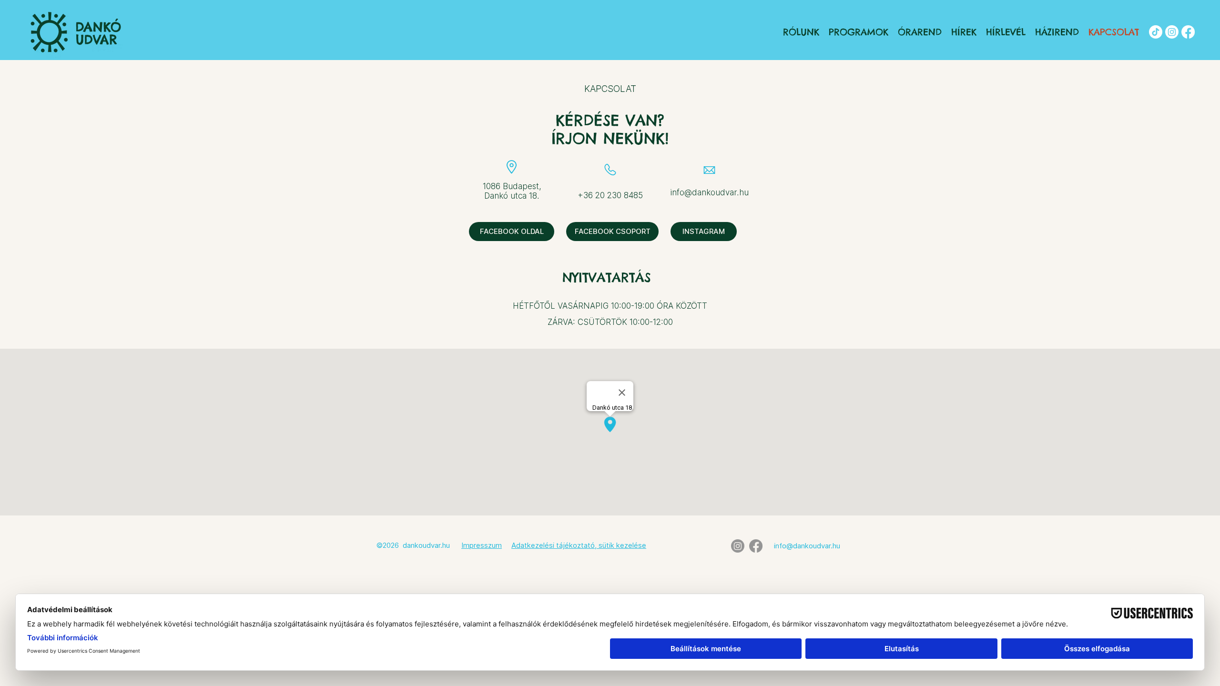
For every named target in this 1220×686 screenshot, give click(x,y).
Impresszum (481, 545)
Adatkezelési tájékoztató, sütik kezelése (578, 545)
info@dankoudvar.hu (709, 192)
